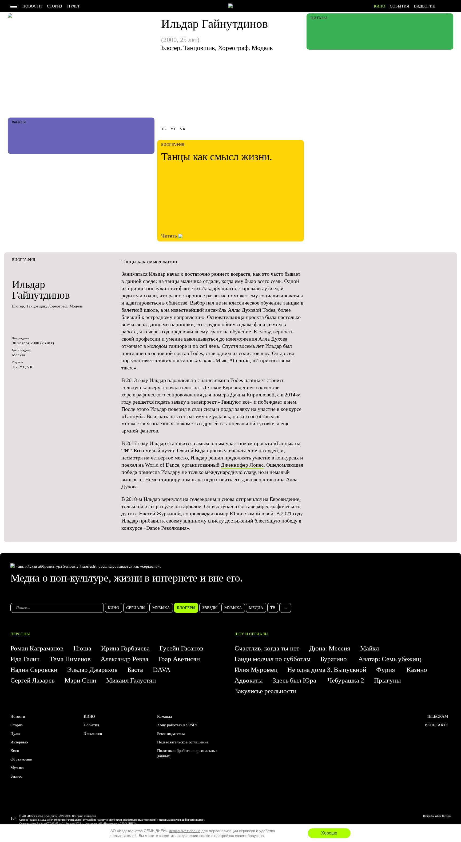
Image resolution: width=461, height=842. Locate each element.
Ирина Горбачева (125, 648)
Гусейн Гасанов (181, 648)
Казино (417, 669)
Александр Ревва (124, 658)
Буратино (334, 658)
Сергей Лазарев (32, 680)
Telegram (437, 716)
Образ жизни (21, 759)
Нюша (82, 648)
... (285, 608)
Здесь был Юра (295, 680)
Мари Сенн (80, 680)
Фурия (386, 669)
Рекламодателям (171, 733)
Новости (32, 6)
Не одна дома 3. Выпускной (326, 669)
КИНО (379, 6)
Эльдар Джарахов (92, 669)
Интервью (18, 742)
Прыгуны (387, 680)
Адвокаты (249, 680)
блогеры (186, 608)
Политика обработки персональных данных (187, 753)
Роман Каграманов (36, 648)
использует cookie (184, 831)
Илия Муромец (256, 669)
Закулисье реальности (265, 691)
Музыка (17, 768)
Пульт (73, 6)
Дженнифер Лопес (242, 465)
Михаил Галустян (131, 680)
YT (173, 129)
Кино (14, 751)
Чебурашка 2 (346, 680)
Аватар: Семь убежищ (389, 658)
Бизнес (16, 776)
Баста (135, 669)
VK (183, 129)
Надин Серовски (33, 669)
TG (163, 129)
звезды (209, 608)
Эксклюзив (93, 733)
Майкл (369, 648)
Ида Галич (25, 658)
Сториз (54, 6)
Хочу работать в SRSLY (177, 725)
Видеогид (424, 6)
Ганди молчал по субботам (273, 658)
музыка (161, 608)
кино (113, 608)
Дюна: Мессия (329, 648)
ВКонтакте (436, 725)
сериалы (135, 608)
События (399, 6)
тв (272, 608)
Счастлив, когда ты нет (267, 648)
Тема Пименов (70, 658)
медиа (256, 608)
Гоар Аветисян (179, 658)
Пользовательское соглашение (182, 742)
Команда (164, 716)
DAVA (161, 669)
